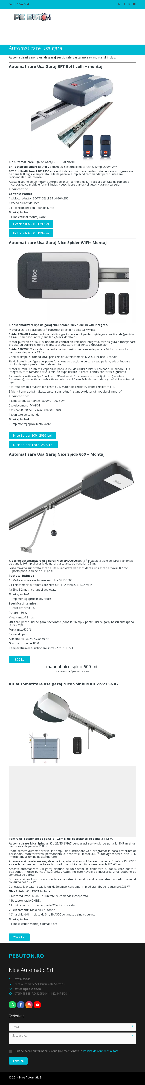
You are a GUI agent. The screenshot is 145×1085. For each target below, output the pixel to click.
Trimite (18, 1061)
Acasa (17, 35)
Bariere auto (77, 35)
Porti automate (43, 35)
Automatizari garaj (112, 35)
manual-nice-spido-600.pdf (72, 666)
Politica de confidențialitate (100, 1051)
